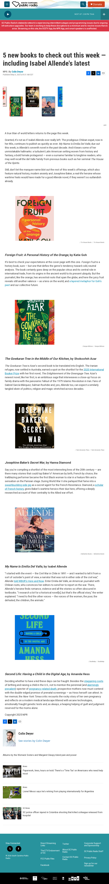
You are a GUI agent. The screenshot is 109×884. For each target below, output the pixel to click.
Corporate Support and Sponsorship (92, 844)
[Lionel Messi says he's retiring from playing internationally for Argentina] (12, 792)
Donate (97, 4)
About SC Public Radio (69, 851)
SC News (26, 808)
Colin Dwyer (17, 71)
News (25, 766)
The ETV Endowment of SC (50, 852)
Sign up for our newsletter (90, 864)
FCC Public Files (47, 859)
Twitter (65, 844)
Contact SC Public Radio (70, 858)
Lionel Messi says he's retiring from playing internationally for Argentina (58, 791)
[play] (8, 14)
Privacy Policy (90, 858)
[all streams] (105, 14)
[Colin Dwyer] (9, 737)
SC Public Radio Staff (93, 851)
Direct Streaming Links (48, 844)
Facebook (45, 865)
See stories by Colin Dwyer (34, 740)
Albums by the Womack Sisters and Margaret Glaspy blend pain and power (40, 755)
